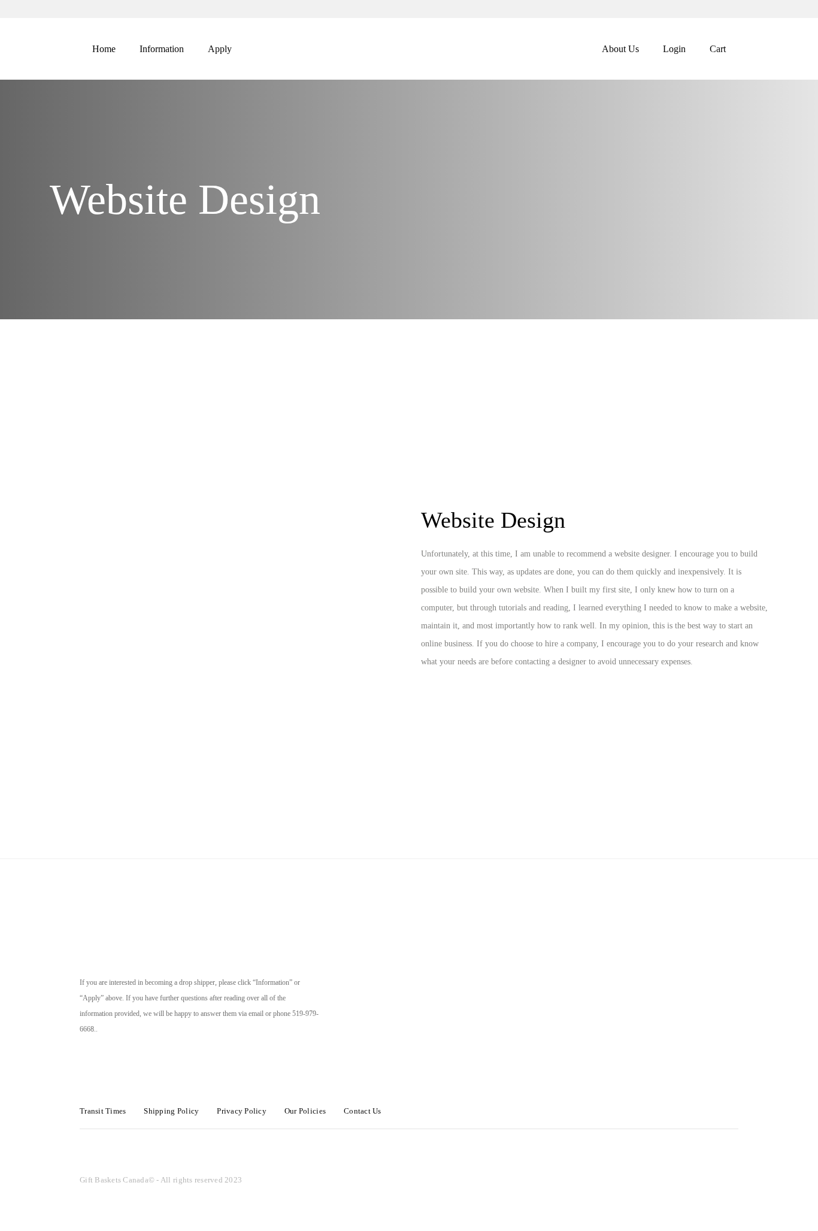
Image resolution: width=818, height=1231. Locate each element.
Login (674, 49)
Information (162, 49)
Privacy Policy (241, 1110)
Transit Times (103, 1110)
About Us (620, 49)
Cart (718, 49)
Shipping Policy (171, 1110)
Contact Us (362, 1110)
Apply (220, 49)
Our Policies (305, 1110)
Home (104, 49)
